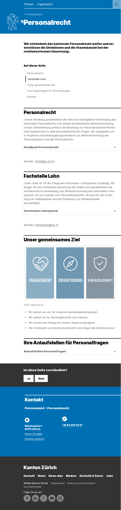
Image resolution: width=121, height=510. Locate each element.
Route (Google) (33, 433)
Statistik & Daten (91, 475)
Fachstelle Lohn (37, 79)
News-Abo (56, 475)
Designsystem (57, 483)
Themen (28, 4)
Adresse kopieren (35, 438)
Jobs (109, 475)
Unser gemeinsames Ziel (41, 84)
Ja (28, 378)
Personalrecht (35, 73)
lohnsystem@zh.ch (46, 224)
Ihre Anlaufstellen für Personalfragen (48, 90)
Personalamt (34, 14)
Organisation (45, 4)
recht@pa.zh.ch (44, 161)
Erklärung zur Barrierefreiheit (81, 483)
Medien (71, 475)
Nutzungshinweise (32, 486)
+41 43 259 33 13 (72, 425)
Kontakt (31, 96)
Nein (41, 378)
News (42, 475)
